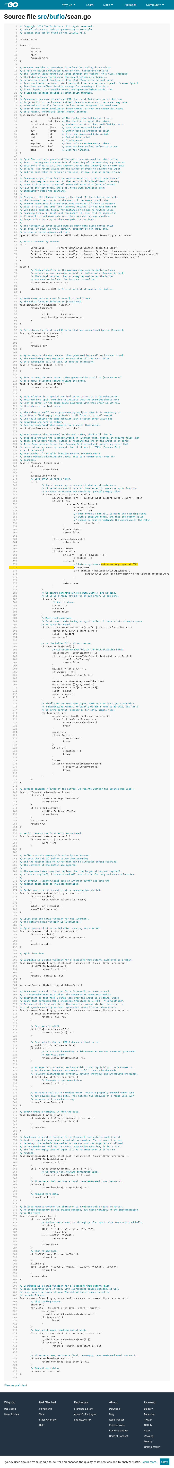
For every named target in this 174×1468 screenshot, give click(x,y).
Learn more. (149, 1462)
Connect (150, 1402)
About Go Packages (85, 1414)
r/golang (148, 1435)
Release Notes (117, 1425)
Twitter (148, 1419)
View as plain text (15, 1385)
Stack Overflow (47, 1419)
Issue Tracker (116, 1419)
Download (114, 1408)
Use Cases (10, 1408)
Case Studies (11, 1414)
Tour (41, 1414)
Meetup (148, 1441)
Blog (111, 1414)
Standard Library (83, 1408)
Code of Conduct (118, 1435)
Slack (147, 1430)
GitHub (148, 1425)
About (113, 1402)
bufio (57, 16)
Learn (89, 4)
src (42, 16)
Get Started (47, 1402)
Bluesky (148, 1408)
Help (41, 1425)
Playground (45, 1408)
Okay (164, 1462)
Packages (130, 4)
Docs (108, 5)
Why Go (69, 5)
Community (155, 5)
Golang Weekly (152, 1446)
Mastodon (149, 1414)
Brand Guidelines (118, 1430)
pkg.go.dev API (82, 1419)
